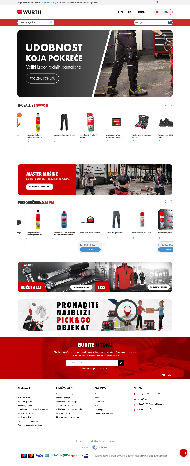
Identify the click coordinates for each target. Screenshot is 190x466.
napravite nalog (49, 3)
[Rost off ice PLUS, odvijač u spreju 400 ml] (29, 122)
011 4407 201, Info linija (146, 409)
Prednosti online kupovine (27, 421)
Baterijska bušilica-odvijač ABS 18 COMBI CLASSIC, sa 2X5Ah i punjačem (133, 234)
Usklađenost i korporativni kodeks (69, 409)
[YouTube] (169, 375)
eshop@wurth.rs (143, 399)
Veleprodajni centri (24, 406)
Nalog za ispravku (24, 402)
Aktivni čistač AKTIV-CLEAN (80, 233)
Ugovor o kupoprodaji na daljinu (30, 425)
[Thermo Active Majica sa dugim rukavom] (160, 219)
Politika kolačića (24, 417)
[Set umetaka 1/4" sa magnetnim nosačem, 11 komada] (55, 122)
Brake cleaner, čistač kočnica (134, 135)
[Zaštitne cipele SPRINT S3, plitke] (108, 122)
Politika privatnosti (25, 413)
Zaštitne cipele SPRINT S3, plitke (106, 136)
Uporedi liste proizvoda (104, 413)
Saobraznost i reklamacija (66, 402)
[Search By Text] (170, 22)
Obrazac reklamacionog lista (67, 417)
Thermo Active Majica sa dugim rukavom (158, 234)
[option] (95, 63)
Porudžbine (99, 402)
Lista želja (99, 409)
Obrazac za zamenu (64, 413)
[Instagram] (163, 375)
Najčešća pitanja (63, 398)
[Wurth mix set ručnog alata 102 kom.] (82, 122)
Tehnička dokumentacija (66, 406)
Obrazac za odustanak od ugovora (31, 429)
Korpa (97, 406)
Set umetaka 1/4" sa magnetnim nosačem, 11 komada (53, 136)
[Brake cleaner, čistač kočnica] (134, 122)
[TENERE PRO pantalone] (55, 219)
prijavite (65, 3)
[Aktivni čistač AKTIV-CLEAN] (82, 219)
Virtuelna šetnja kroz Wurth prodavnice (32, 409)
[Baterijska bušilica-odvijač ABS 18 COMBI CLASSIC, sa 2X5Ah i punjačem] (134, 219)
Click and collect (23, 394)
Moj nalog (99, 394)
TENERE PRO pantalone (53, 233)
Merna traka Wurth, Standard (29, 233)
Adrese (97, 398)
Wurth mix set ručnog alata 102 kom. (80, 136)
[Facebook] (157, 375)
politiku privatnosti (101, 369)
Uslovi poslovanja (24, 398)
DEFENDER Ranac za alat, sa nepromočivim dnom (160, 136)
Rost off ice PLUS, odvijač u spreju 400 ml (28, 136)
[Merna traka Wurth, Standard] (29, 219)
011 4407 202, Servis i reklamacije (150, 404)
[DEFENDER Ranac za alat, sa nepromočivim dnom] (160, 122)
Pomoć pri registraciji (64, 394)
